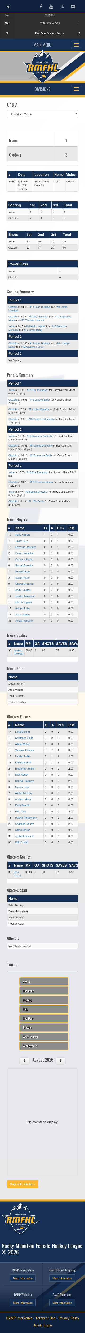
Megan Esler (22, 787)
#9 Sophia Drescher (37, 491)
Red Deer (28, 1018)
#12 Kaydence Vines (32, 346)
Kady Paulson (23, 590)
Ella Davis (20, 811)
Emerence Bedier (25, 768)
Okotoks (12, 307)
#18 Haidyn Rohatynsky (41, 419)
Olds (25, 1009)
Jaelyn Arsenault (24, 836)
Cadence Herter (24, 559)
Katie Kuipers (22, 534)
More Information (23, 1278)
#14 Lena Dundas (40, 307)
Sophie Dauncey (24, 781)
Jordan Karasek (24, 620)
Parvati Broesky (24, 565)
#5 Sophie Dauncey (41, 445)
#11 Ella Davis (36, 501)
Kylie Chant (21, 842)
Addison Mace (23, 799)
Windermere (30, 1046)
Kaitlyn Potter (22, 608)
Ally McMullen (22, 744)
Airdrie (26, 981)
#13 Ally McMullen (38, 316)
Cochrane (28, 991)
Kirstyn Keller (22, 830)
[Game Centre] (43, 29)
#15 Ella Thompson (37, 390)
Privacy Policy (69, 1318)
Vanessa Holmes (24, 750)
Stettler (27, 1027)
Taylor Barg (21, 540)
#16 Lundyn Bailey (40, 399)
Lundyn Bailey (23, 756)
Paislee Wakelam (24, 596)
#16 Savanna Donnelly (39, 436)
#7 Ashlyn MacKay (38, 409)
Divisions (43, 89)
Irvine (11, 326)
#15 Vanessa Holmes (32, 320)
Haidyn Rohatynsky (26, 817)
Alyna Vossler (22, 614)
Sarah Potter (22, 577)
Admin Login (42, 1325)
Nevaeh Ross (22, 571)
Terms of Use (45, 1318)
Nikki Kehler (21, 774)
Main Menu (42, 45)
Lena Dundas (22, 731)
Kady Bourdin (22, 805)
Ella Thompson (23, 602)
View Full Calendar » (22, 1183)
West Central (30, 1036)
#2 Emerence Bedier (41, 455)
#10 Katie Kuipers (35, 326)
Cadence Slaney (24, 823)
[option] (42, 25)
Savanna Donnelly (25, 547)
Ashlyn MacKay (23, 793)
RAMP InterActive (19, 1318)
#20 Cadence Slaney (41, 482)
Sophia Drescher (24, 583)
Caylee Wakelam (24, 553)
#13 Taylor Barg (33, 329)
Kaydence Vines (24, 738)
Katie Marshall (23, 762)
